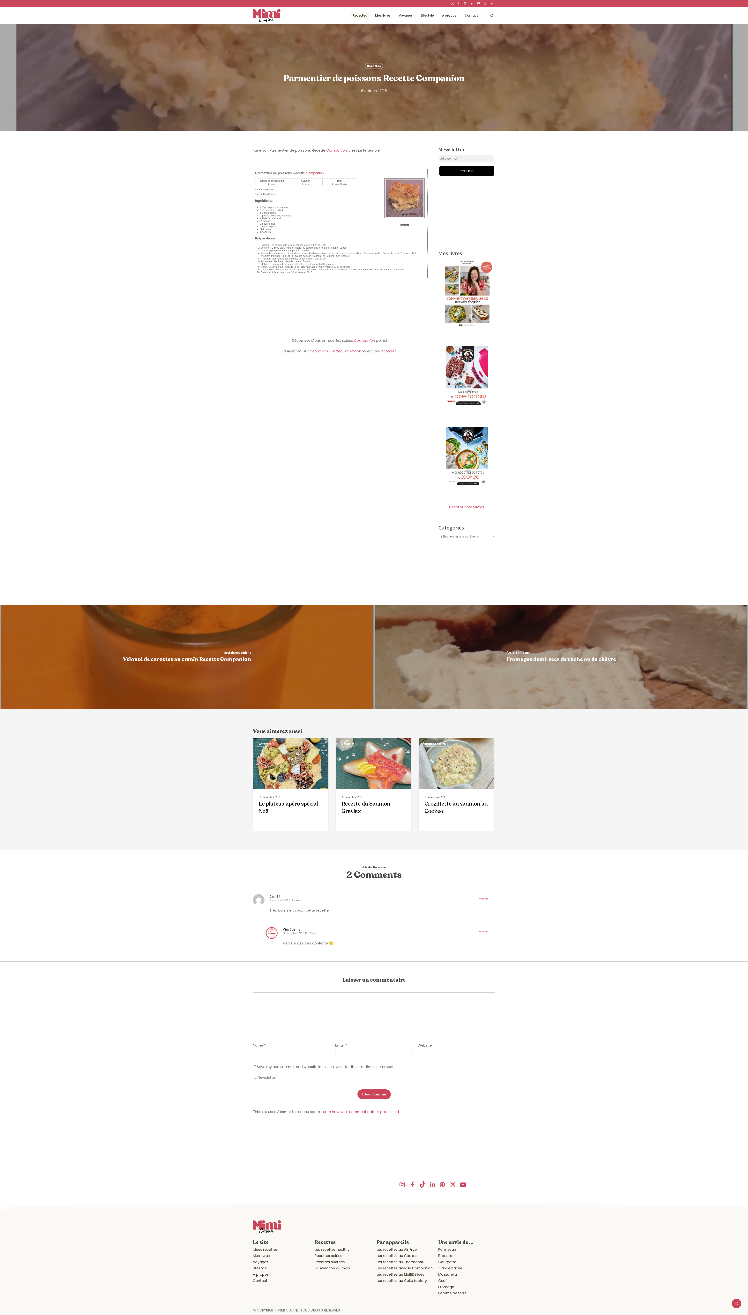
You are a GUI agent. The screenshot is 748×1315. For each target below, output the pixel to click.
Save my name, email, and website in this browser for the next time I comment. (325, 1066)
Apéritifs (265, 744)
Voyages (260, 1261)
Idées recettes (265, 1249)
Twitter (336, 351)
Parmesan (447, 1249)
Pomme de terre (452, 1293)
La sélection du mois (332, 1268)
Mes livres (261, 1255)
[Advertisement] (340, 305)
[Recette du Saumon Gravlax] (373, 784)
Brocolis (445, 1255)
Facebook (352, 351)
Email (341, 1045)
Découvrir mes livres (466, 507)
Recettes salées (328, 1255)
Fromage (446, 1286)
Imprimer (404, 225)
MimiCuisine (291, 929)
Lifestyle (260, 1268)
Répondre (483, 898)
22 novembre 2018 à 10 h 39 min (299, 933)
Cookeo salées (435, 744)
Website (425, 1045)
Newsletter (266, 1077)
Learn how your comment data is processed (360, 1111)
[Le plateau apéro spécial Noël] (290, 784)
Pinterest (388, 351)
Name (259, 1045)
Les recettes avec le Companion (405, 1268)
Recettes (374, 66)
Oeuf (442, 1280)
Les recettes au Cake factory (402, 1280)
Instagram (319, 351)
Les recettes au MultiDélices (400, 1274)
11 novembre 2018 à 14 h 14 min (285, 900)
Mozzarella (447, 1274)
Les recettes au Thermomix (400, 1261)
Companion (336, 150)
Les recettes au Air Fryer (397, 1249)
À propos (261, 1274)
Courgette (447, 1261)
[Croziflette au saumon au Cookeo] (456, 784)
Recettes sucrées (330, 1261)
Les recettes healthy (332, 1249)
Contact (260, 1280)
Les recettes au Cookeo (397, 1255)
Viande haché (450, 1268)
